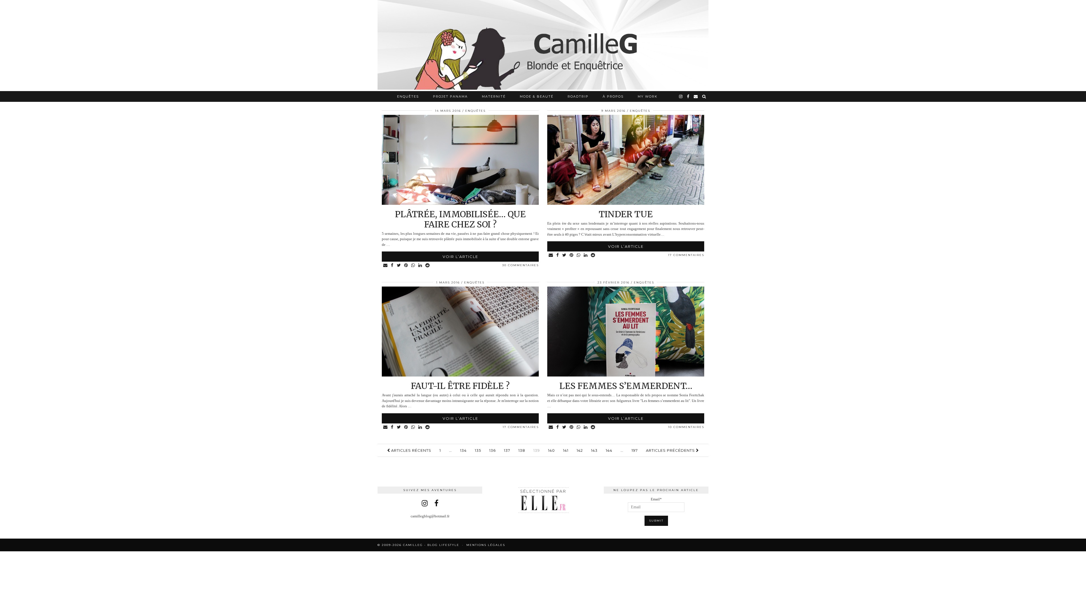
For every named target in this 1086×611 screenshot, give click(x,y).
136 (492, 450)
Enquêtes (408, 96)
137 (507, 450)
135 (478, 450)
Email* (656, 499)
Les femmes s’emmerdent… (625, 385)
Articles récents (410, 450)
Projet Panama (450, 96)
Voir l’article (460, 256)
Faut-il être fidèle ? (460, 385)
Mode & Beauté (536, 96)
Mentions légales (485, 545)
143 (594, 450)
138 (521, 450)
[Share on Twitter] (399, 265)
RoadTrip (578, 96)
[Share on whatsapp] (413, 265)
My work (648, 96)
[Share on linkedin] (420, 265)
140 (551, 450)
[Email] (696, 96)
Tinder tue (626, 214)
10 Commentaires (686, 427)
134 (463, 450)
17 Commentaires (686, 255)
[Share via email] (385, 265)
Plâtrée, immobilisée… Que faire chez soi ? (460, 219)
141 (565, 450)
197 (635, 450)
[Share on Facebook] (392, 265)
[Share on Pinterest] (406, 265)
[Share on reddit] (428, 265)
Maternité (494, 96)
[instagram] (681, 96)
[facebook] (688, 96)
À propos (613, 96)
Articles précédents (671, 450)
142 (580, 450)
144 (609, 450)
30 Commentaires (520, 265)
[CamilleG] (543, 45)
